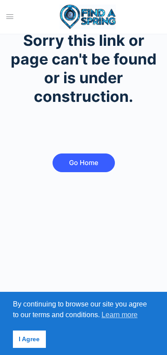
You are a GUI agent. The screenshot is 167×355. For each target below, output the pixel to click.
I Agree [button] (29, 339)
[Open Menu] (9, 16)
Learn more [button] (120, 315)
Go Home (83, 162)
